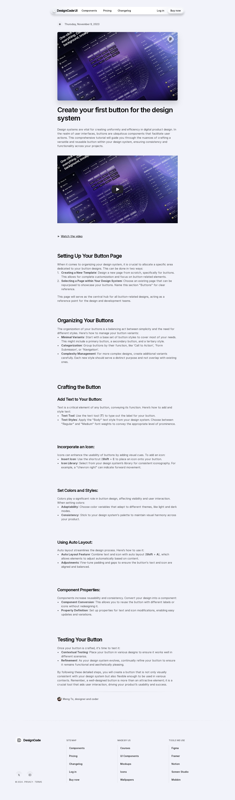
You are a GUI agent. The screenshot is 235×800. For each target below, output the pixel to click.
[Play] (117, 189)
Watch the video (72, 236)
